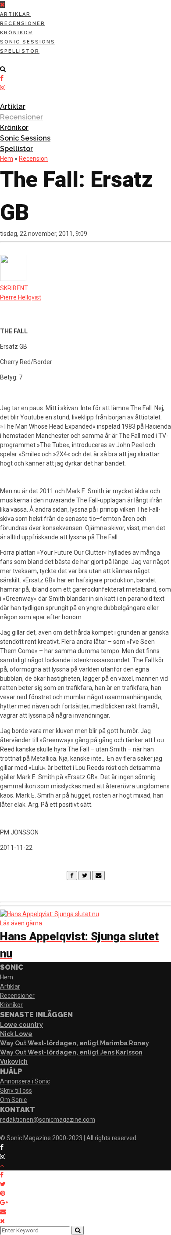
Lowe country (21, 1024)
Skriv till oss (16, 1090)
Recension (33, 158)
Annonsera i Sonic (25, 1081)
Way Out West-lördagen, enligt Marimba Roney (74, 1043)
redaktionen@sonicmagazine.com (47, 1119)
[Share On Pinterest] (4, 1193)
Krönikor (16, 33)
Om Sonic (13, 1099)
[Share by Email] (4, 1211)
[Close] (2, 1220)
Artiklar (15, 14)
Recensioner (22, 23)
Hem (6, 158)
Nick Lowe (16, 1033)
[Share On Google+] (5, 1202)
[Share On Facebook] (3, 1174)
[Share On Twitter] (4, 1184)
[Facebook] (72, 875)
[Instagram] (2, 87)
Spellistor (19, 51)
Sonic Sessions (27, 42)
